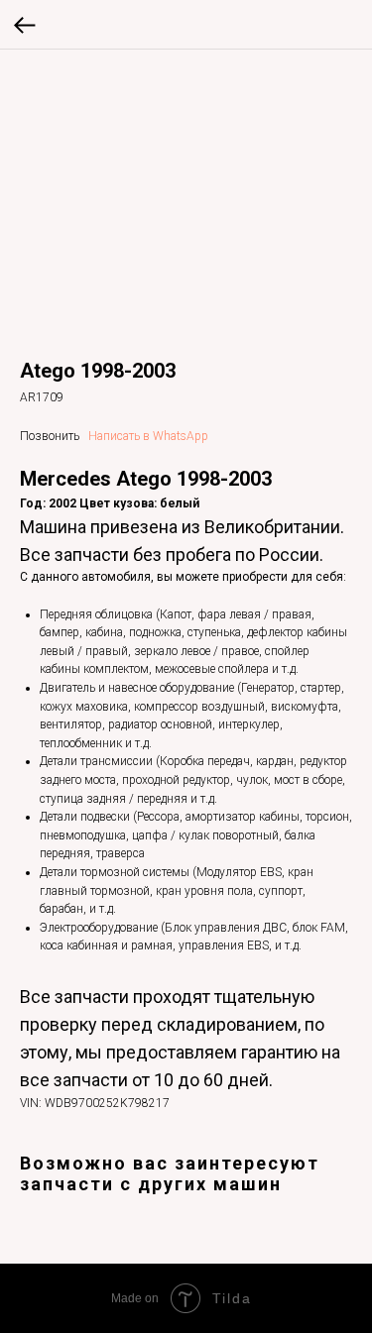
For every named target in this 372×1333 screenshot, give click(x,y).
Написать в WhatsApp (148, 436)
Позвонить (49, 436)
